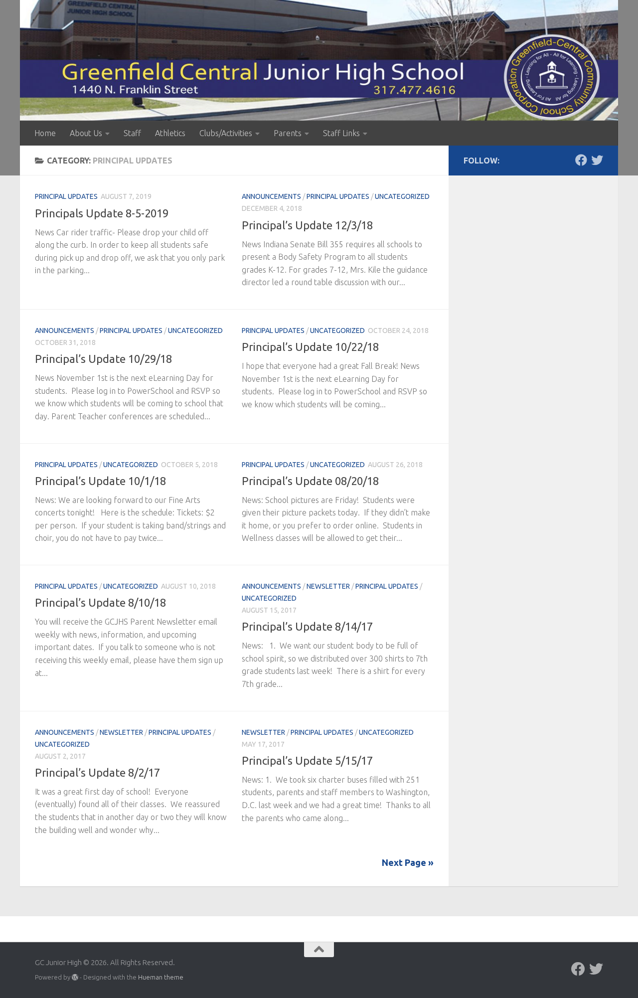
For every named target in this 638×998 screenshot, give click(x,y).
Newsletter (328, 586)
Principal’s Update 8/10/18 (100, 602)
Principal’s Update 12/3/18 (307, 225)
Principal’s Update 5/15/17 (307, 760)
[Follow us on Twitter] (597, 160)
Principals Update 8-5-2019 (101, 213)
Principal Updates (66, 196)
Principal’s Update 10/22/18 (310, 346)
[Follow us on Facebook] (581, 160)
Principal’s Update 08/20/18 (310, 481)
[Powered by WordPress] (75, 977)
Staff (132, 133)
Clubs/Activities (225, 133)
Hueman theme (160, 977)
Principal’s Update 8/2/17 (97, 772)
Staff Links (341, 133)
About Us (86, 133)
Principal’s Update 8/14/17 (307, 626)
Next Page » (408, 862)
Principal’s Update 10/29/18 (103, 358)
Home (45, 133)
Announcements (271, 196)
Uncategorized (402, 196)
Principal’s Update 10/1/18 (100, 481)
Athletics (170, 133)
